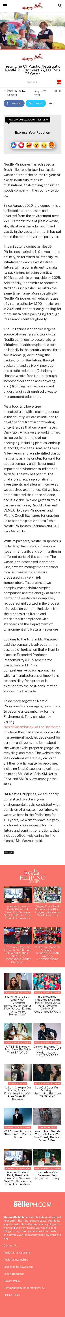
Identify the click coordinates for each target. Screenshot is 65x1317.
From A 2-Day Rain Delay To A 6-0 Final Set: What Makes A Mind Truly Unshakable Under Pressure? (17, 954)
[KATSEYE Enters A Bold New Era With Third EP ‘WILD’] (18, 1031)
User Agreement (14, 1273)
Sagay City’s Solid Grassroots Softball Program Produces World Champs (47, 911)
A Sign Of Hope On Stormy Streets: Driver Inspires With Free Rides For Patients (17, 1093)
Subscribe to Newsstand (18, 1266)
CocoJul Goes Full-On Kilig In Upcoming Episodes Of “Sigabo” (47, 1092)
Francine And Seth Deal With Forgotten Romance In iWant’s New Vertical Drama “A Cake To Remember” (17, 1005)
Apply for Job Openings (17, 1252)
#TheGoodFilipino (18, 1084)
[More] (51, 103)
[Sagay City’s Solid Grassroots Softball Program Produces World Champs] (47, 894)
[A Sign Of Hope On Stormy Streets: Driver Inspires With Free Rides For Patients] (18, 1072)
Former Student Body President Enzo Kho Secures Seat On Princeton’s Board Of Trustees (17, 912)
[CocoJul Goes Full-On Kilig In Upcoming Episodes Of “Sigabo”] (47, 1072)
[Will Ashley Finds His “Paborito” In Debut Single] (18, 1116)
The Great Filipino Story (17, 1168)
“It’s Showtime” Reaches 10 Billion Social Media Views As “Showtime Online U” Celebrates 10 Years (47, 1004)
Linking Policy (12, 1294)
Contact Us (10, 1245)
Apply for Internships (16, 1259)
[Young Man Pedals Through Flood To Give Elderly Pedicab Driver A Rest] (47, 1116)
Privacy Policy (12, 1280)
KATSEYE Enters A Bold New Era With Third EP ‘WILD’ (18, 1049)
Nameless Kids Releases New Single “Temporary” (47, 1175)
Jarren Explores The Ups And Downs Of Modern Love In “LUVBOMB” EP (47, 1051)
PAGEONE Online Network (16, 93)
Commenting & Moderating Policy (24, 1287)
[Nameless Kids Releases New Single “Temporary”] (47, 1157)
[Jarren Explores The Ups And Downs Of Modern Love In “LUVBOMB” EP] (47, 1031)
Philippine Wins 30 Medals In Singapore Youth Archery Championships (47, 953)
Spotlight (32, 82)
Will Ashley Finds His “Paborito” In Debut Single (17, 1134)
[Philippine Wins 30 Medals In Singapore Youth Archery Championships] (47, 935)
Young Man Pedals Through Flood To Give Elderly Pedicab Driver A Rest (47, 1136)
